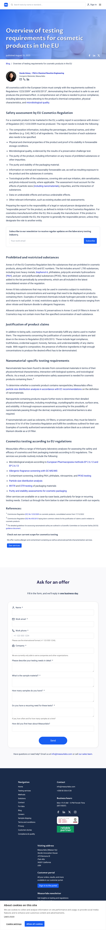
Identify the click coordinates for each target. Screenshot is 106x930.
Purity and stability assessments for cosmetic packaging (38, 491)
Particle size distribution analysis (25, 480)
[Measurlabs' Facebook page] (58, 812)
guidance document (13, 528)
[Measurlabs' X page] (69, 812)
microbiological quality (37, 102)
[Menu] (100, 4)
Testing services (24, 791)
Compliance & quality (26, 834)
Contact (21, 802)
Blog (8, 63)
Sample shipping (24, 818)
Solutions (22, 798)
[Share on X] (98, 55)
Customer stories (25, 830)
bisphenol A (42, 272)
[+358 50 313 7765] (24, 79)
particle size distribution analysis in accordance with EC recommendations (44, 389)
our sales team (85, 754)
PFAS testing (84, 475)
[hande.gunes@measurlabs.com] (20, 79)
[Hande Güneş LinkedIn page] (28, 79)
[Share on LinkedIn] (94, 55)
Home (20, 787)
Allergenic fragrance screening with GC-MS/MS (33, 470)
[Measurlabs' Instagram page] (75, 812)
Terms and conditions (26, 822)
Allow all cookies (34, 924)
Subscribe (90, 241)
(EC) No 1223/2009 (32, 514)
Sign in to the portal (48, 885)
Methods (21, 794)
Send (53, 740)
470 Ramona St (43, 856)
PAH (9, 275)
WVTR (12, 485)
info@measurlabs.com (61, 754)
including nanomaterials (46, 186)
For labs (21, 806)
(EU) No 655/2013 (31, 519)
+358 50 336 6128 (64, 791)
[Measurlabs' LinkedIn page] (64, 812)
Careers (21, 814)
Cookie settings (13, 924)
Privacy (21, 826)
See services (14, 545)
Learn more (9, 916)
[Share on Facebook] (89, 55)
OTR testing (26, 485)
